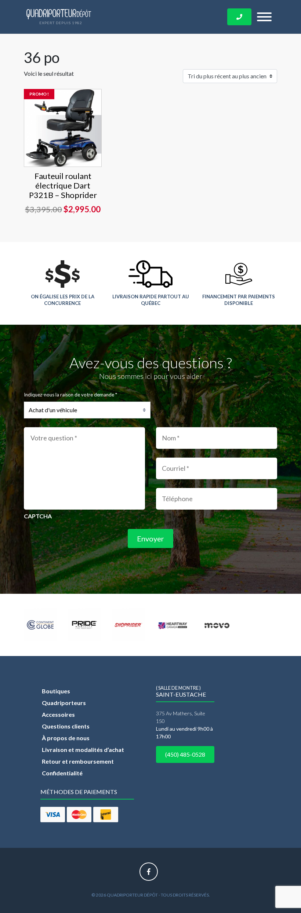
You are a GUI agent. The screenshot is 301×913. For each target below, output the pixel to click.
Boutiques (56, 690)
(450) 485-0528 (185, 754)
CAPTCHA (38, 516)
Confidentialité (62, 772)
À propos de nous (66, 737)
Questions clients (66, 726)
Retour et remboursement (78, 761)
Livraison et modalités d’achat (83, 749)
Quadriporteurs (64, 702)
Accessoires (58, 714)
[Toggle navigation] (264, 17)
